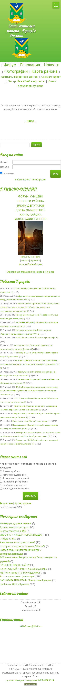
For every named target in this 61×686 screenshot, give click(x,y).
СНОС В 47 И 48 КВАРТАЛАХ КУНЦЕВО (21, 534)
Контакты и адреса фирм (15, 474)
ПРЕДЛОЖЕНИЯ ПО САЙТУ (14, 565)
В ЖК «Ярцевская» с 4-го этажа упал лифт (35, 337)
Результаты (6, 503)
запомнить (8, 173)
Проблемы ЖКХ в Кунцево (14, 584)
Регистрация (39, 179)
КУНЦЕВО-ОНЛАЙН (18, 189)
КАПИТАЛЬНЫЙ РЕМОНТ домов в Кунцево (23, 568)
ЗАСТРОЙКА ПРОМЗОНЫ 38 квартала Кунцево (26, 580)
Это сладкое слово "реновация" (17, 576)
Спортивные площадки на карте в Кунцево (30, 271)
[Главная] (12, 1)
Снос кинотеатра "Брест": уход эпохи (29, 421)
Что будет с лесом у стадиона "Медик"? (22, 546)
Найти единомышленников (16, 488)
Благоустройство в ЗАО (13, 531)
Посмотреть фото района (15, 481)
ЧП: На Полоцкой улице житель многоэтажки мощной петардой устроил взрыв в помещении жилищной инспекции (29, 391)
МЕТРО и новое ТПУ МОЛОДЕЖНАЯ (20, 572)
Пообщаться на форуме (14, 485)
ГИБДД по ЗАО (8, 538)
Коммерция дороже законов (16, 523)
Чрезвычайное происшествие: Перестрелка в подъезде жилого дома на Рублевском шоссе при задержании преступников (29, 307)
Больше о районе (11, 471)
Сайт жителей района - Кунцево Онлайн (22, 24)
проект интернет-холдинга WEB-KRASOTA (30, 680)
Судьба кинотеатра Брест (14, 527)
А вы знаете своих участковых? (17, 542)
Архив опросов (23, 503)
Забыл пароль (22, 179)
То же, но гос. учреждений (16, 478)
